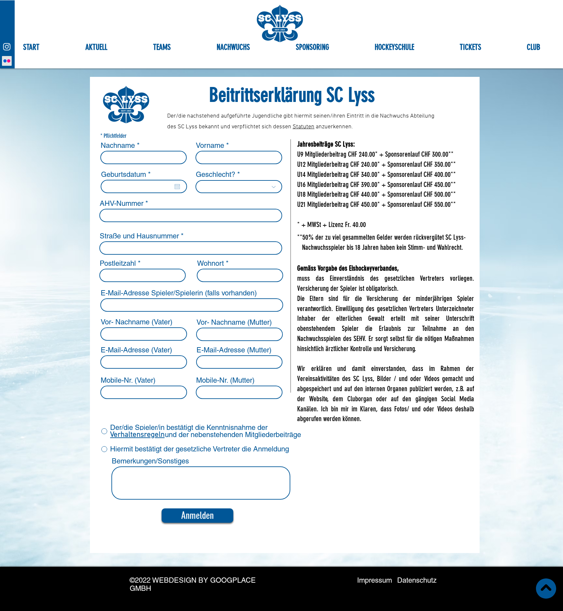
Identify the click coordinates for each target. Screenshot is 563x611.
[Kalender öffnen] (177, 186)
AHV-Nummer (121, 203)
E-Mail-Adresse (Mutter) (233, 350)
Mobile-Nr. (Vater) (128, 380)
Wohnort (210, 263)
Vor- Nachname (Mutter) (234, 322)
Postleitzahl (118, 263)
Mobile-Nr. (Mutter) (225, 380)
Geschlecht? (215, 174)
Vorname (210, 145)
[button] (162, 46)
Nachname (118, 145)
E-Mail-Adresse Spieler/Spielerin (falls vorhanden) (179, 293)
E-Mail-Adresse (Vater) (136, 350)
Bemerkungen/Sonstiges (150, 461)
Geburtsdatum (127, 174)
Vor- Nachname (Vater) (136, 322)
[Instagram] (7, 46)
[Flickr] (7, 61)
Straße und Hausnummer (139, 236)
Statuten (303, 126)
